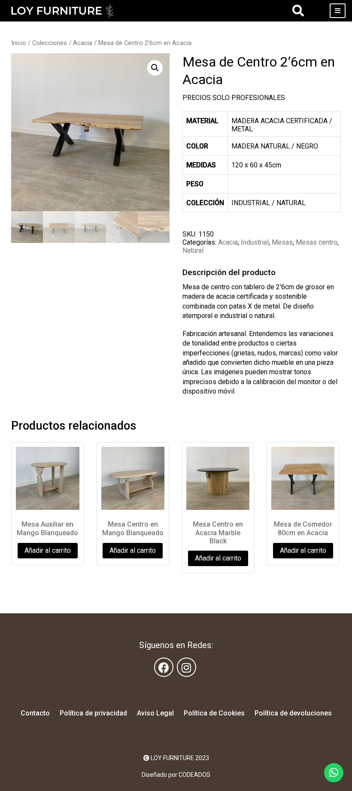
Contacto (35, 713)
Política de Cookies (214, 713)
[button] (155, 68)
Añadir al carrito (47, 550)
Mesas (282, 242)
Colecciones (49, 43)
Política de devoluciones (293, 713)
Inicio (18, 43)
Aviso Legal (155, 713)
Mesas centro (316, 242)
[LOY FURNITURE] (62, 10)
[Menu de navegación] (338, 10)
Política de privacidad (93, 713)
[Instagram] (186, 667)
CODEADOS (194, 774)
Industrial (255, 242)
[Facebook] (163, 667)
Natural (192, 250)
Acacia (82, 43)
